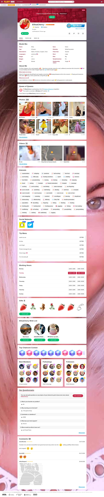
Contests (34, 4)
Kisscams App (42, 4)
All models (4, 4)
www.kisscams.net (17, 492)
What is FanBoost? (80, 28)
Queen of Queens (48, 89)
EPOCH (26, 492)
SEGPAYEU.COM (33, 492)
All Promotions (26, 4)
